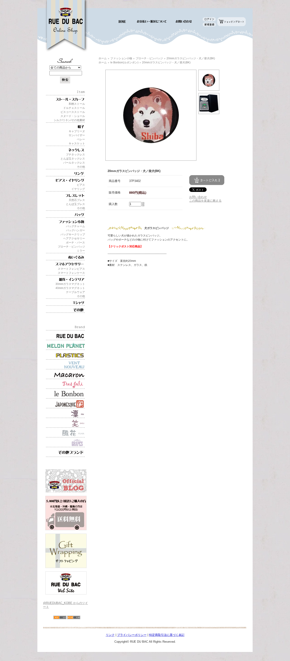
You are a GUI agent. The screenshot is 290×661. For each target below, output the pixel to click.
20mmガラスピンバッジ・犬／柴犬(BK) (191, 58)
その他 (81, 166)
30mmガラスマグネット (70, 284)
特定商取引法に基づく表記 (166, 635)
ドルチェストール (74, 108)
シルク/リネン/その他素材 (69, 120)
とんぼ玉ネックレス (72, 158)
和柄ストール (77, 103)
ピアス (81, 184)
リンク (110, 635)
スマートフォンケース (71, 272)
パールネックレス (74, 162)
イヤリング (78, 189)
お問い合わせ (198, 197)
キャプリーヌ (77, 131)
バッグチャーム (75, 226)
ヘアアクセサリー (74, 238)
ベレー (81, 139)
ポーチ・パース (75, 242)
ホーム (103, 58)
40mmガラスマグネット (70, 288)
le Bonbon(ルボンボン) (124, 62)
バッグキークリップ (72, 234)
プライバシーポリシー (132, 635)
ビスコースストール (72, 112)
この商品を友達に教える (205, 200)
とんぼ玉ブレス (75, 204)
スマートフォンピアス (71, 268)
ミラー (81, 250)
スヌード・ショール (72, 116)
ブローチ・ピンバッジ (71, 246)
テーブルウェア (75, 292)
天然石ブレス (77, 200)
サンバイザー (77, 135)
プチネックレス (75, 154)
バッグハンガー (75, 230)
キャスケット (77, 143)
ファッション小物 (121, 58)
